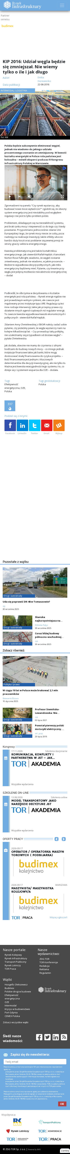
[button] (56, 844)
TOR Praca (10, 968)
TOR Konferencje (48, 962)
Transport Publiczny (15, 961)
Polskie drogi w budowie (18, 991)
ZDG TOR (44, 959)
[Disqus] (35, 513)
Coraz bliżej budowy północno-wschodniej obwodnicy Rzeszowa (48, 637)
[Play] (9, 196)
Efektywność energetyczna (12, 996)
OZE (7, 1002)
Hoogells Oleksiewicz (16, 984)
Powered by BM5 (34, 1149)
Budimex (9, 988)
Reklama (44, 969)
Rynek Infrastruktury (16, 958)
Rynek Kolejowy (13, 954)
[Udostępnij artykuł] (22, 427)
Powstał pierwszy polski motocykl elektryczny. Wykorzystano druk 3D (49, 729)
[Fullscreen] (62, 196)
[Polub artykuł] (10, 427)
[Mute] (30, 196)
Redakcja (44, 965)
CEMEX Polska (12, 1016)
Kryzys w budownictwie (17, 1009)
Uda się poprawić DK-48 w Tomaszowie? (26, 601)
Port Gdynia (11, 1012)
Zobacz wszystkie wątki (15, 1022)
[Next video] (20, 196)
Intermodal (11, 1005)
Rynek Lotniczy (13, 965)
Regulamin (45, 972)
